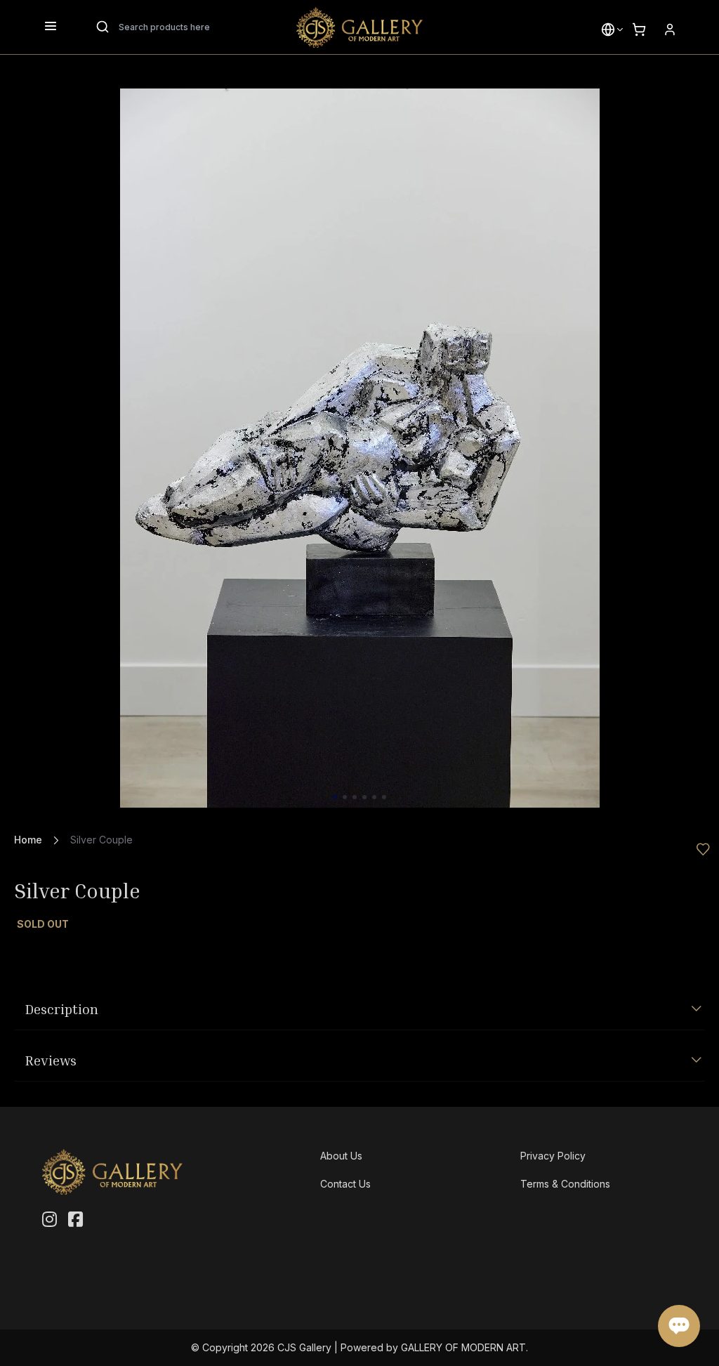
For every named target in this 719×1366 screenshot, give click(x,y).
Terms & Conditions (565, 1184)
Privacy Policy (553, 1156)
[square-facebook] (75, 1220)
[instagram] (49, 1220)
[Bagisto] (359, 27)
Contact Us (345, 1184)
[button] (608, 29)
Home (28, 840)
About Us (341, 1156)
